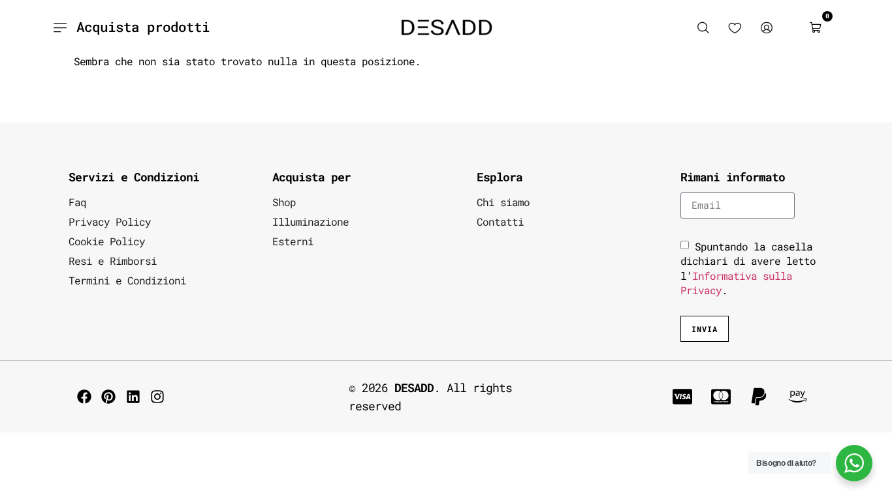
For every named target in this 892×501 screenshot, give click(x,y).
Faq (77, 202)
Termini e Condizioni (127, 280)
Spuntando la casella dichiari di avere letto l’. (748, 268)
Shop (284, 202)
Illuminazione (310, 221)
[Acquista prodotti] (60, 27)
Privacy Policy (110, 221)
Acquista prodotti (143, 27)
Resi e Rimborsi (113, 260)
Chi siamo (503, 202)
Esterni (292, 241)
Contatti (500, 221)
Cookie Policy (107, 241)
